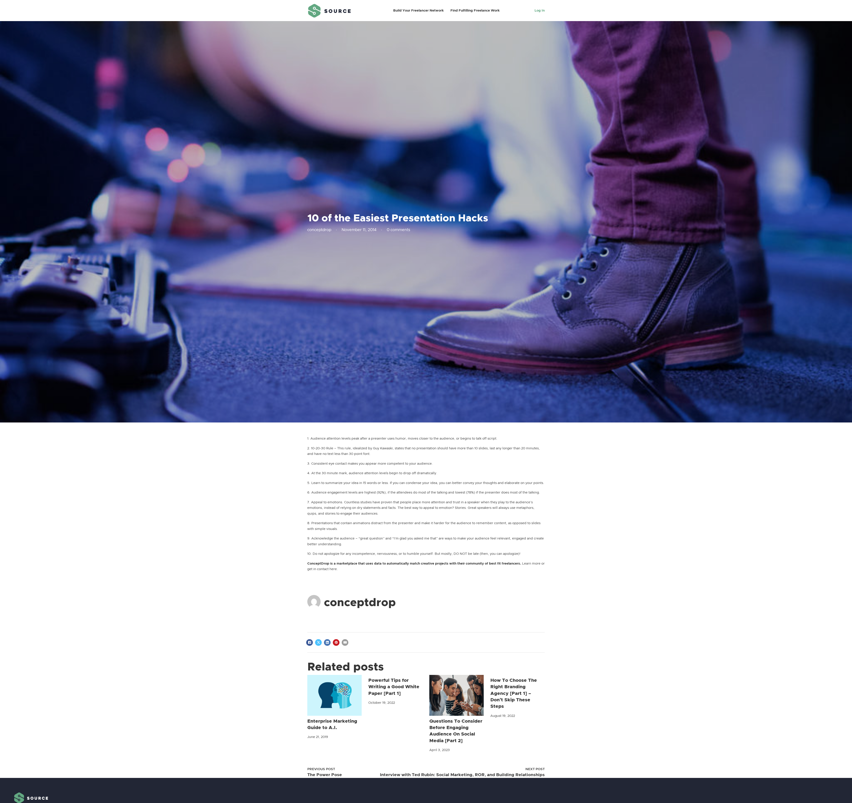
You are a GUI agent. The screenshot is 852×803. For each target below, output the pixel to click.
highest (370, 492)
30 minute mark (334, 473)
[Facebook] (309, 642)
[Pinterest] (336, 642)
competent (395, 463)
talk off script (486, 438)
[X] (318, 642)
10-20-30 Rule (322, 448)
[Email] (345, 642)
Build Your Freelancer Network (418, 10)
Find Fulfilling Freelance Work (475, 10)
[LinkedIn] (327, 642)
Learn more (531, 563)
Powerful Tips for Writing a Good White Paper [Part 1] (393, 687)
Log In (539, 10)
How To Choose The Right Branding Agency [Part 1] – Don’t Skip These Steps (513, 693)
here (333, 569)
